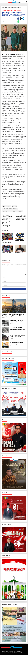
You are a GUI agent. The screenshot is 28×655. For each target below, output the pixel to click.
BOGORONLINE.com (8, 54)
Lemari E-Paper (20, 652)
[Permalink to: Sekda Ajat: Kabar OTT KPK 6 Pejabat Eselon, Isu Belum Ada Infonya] (5, 330)
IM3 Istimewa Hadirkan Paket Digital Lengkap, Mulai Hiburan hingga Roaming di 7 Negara (17, 343)
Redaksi (19, 651)
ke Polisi (14, 206)
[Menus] (2, 1)
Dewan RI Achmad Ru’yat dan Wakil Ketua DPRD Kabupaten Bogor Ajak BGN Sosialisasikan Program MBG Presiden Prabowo (7, 220)
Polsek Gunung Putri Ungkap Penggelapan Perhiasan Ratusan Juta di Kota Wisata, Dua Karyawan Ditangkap (18, 321)
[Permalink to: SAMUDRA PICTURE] (20, 236)
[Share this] (18, 18)
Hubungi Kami (4, 652)
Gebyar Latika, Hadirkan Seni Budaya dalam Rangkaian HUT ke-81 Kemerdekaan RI (7, 241)
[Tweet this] (21, 18)
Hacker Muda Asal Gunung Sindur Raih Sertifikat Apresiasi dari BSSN (20, 253)
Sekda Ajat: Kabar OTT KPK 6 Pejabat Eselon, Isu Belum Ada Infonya (17, 328)
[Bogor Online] (14, 1)
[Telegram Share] (23, 18)
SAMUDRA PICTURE (19, 240)
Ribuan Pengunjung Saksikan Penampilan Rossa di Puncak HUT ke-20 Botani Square (7, 253)
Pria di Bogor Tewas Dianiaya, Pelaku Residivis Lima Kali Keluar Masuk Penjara (20, 218)
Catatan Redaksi (12, 652)
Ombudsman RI (7, 211)
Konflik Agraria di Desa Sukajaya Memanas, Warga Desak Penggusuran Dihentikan (17, 336)
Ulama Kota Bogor (17, 211)
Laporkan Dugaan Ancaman (10, 208)
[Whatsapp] (18, 21)
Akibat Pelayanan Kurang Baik (11, 10)
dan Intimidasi (6, 206)
